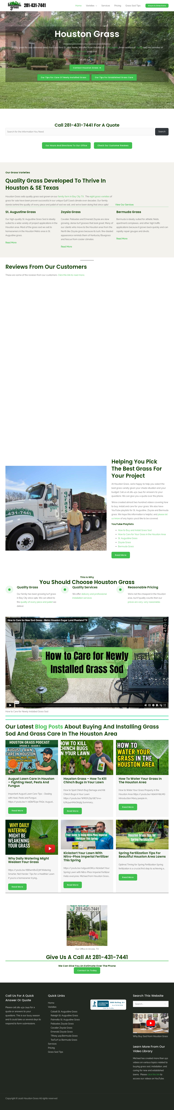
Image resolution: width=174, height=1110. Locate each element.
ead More (67, 246)
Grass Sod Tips (55, 1052)
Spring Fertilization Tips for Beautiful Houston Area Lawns (142, 855)
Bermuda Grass (126, 546)
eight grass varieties (99, 196)
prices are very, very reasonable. (144, 602)
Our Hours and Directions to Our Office (66, 145)
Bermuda (81, 51)
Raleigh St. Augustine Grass (64, 1015)
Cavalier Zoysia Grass (61, 1027)
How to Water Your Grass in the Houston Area (140, 780)
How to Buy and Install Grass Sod (135, 530)
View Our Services (124, 204)
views (102, 55)
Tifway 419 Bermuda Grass (64, 1035)
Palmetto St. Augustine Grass (65, 1019)
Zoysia (139, 47)
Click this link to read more (71, 275)
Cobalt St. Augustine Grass (64, 1011)
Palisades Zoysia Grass (62, 1023)
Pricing (51, 1048)
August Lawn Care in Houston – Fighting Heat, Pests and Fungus (31, 782)
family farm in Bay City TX (71, 196)
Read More (10, 242)
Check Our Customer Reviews (113, 145)
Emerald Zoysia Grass (62, 1031)
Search (161, 131)
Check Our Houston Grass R (84, 55)
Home (51, 1003)
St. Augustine (111, 47)
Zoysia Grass (124, 542)
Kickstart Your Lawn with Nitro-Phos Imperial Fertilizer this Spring (86, 856)
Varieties (52, 1007)
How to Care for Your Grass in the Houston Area (142, 534)
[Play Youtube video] (151, 1023)
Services (52, 1043)
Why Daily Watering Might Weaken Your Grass (28, 860)
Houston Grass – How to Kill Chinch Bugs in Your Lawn (84, 780)
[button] (63, 77)
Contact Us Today (87, 970)
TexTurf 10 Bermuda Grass (64, 1040)
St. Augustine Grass (127, 538)
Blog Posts (49, 726)
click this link (153, 1074)
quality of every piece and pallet (37, 602)
